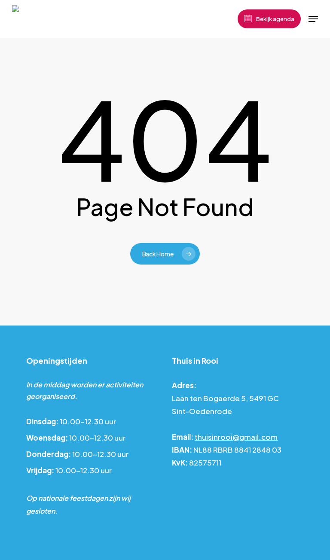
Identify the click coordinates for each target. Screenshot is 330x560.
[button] (313, 19)
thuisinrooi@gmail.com (236, 436)
